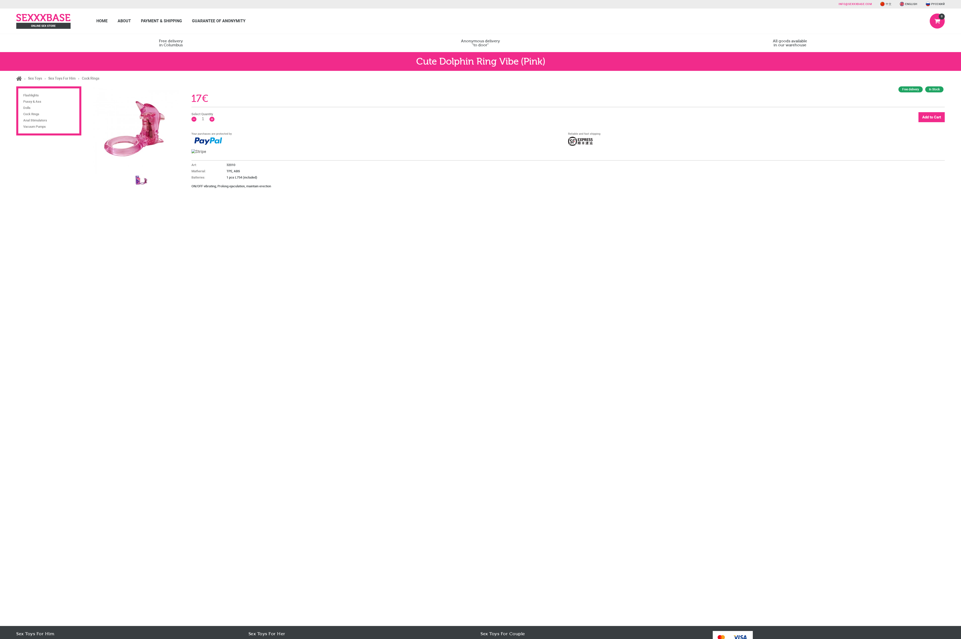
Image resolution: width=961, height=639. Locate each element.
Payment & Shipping (161, 21)
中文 (888, 4)
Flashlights (31, 95)
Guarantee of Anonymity (219, 21)
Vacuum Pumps (34, 126)
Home (102, 21)
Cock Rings (31, 114)
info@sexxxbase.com (855, 4)
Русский (938, 4)
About (124, 21)
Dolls (27, 108)
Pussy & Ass (32, 101)
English (911, 4)
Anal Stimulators (35, 120)
